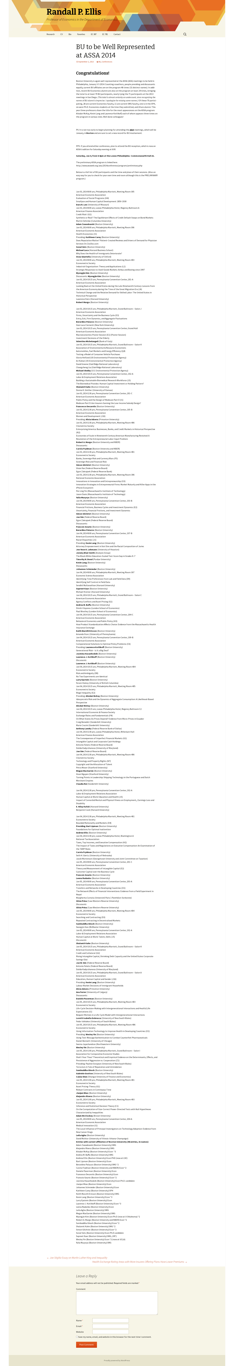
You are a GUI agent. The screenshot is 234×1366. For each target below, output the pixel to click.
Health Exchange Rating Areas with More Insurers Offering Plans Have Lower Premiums (139, 1261)
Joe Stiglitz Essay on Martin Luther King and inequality (77, 1257)
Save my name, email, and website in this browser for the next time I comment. (114, 1336)
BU (100, 61)
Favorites (81, 34)
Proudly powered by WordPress (117, 1360)
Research (51, 34)
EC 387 (93, 34)
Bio (70, 34)
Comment (81, 1289)
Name (79, 1320)
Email (79, 1326)
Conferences (107, 61)
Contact (117, 34)
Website (80, 1331)
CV (61, 34)
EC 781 (105, 34)
